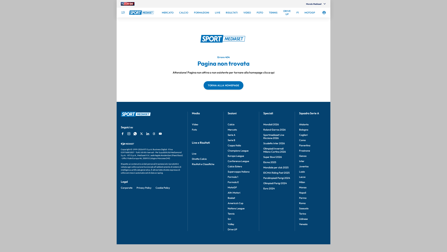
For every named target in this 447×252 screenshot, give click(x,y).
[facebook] (122, 133)
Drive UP (232, 229)
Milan (302, 182)
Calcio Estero (235, 166)
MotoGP (232, 187)
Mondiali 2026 (271, 124)
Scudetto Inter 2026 (274, 143)
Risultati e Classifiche (203, 164)
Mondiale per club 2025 (276, 167)
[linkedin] (147, 133)
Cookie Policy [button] (163, 187)
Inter (301, 161)
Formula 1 (233, 176)
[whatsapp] (135, 133)
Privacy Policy (144, 187)
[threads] (154, 133)
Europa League (236, 156)
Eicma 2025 (269, 162)
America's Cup (235, 203)
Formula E (233, 182)
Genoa (302, 156)
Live (194, 153)
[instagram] (129, 133)
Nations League (236, 208)
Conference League (238, 161)
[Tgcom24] (127, 4)
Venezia (303, 224)
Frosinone (304, 150)
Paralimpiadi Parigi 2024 (276, 178)
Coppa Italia (234, 145)
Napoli (302, 192)
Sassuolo (304, 208)
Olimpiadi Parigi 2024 (275, 183)
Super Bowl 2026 (272, 157)
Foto (194, 129)
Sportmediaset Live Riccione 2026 (273, 136)
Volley (231, 224)
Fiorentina (304, 145)
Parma (302, 198)
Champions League (238, 150)
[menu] (123, 12)
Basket (231, 198)
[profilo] (324, 12)
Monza (302, 187)
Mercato (232, 129)
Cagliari (303, 134)
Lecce (302, 176)
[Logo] (142, 12)
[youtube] (160, 133)
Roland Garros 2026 (274, 129)
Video (195, 124)
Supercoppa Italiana (239, 171)
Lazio (302, 171)
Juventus (304, 166)
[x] (141, 133)
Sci (229, 218)
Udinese (303, 218)
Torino (302, 213)
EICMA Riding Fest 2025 (276, 172)
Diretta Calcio (199, 158)
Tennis (231, 213)
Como (302, 140)
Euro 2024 (269, 188)
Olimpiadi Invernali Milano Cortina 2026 (274, 150)
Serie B (231, 140)
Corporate (126, 187)
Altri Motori (234, 192)
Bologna (303, 129)
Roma (302, 203)
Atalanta (304, 124)
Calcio (231, 124)
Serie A (231, 134)
